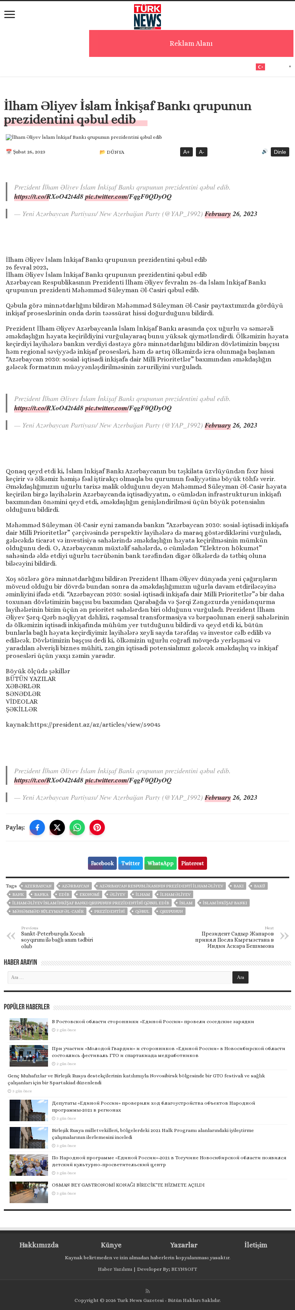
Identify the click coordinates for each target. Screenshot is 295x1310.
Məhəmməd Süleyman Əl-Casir (48, 911)
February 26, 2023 (231, 213)
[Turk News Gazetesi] (147, 15)
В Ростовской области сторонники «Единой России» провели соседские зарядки (153, 1021)
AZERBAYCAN (38, 886)
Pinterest (192, 863)
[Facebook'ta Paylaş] (37, 827)
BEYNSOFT (184, 1269)
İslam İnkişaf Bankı (225, 903)
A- (201, 152)
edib (64, 894)
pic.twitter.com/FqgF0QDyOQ (128, 196)
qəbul (142, 911)
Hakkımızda (39, 1245)
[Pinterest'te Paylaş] (97, 827)
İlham (143, 894)
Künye (111, 1245)
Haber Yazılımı (115, 1269)
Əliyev (117, 894)
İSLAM (185, 903)
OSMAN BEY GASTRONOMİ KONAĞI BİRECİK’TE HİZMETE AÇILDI (128, 1185)
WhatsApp (161, 863)
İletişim (255, 1245)
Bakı (239, 886)
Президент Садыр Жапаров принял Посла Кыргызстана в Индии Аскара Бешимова (234, 937)
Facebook (102, 863)
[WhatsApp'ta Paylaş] (77, 827)
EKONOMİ (89, 894)
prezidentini (109, 911)
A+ (186, 152)
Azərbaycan (75, 886)
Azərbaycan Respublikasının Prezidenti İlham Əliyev (161, 886)
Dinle (280, 152)
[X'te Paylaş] (57, 827)
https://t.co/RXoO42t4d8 (48, 196)
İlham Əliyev (175, 894)
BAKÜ (259, 886)
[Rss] (148, 1291)
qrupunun (171, 911)
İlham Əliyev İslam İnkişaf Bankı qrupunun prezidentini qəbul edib (90, 903)
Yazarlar (183, 1245)
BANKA (41, 894)
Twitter (130, 863)
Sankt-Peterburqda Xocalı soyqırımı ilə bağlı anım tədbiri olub (57, 937)
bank (18, 894)
